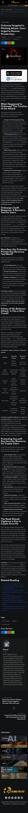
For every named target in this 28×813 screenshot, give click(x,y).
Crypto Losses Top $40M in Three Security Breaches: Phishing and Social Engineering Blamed (13, 586)
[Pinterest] (9, 42)
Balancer (23, 319)
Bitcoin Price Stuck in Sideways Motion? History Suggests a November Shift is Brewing (12, 701)
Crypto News (8, 9)
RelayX (24, 176)
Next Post (21, 713)
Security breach (6, 624)
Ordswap (9, 88)
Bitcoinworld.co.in (14, 564)
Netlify (15, 130)
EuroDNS (13, 338)
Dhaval (4, 37)
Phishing (14, 621)
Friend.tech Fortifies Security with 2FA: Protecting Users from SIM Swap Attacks (15, 717)
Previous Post (8, 697)
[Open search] (26, 2)
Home (2, 9)
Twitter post (14, 224)
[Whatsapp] (12, 42)
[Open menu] (3, 2)
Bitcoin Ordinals (5, 621)
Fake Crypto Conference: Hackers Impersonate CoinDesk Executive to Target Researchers (14, 592)
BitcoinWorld (16, 142)
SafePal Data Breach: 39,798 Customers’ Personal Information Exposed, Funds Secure (14, 608)
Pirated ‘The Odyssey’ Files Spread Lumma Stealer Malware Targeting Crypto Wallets (14, 602)
